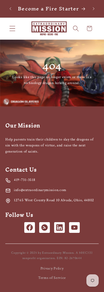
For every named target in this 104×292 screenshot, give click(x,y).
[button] (12, 28)
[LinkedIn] (59, 227)
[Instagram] (44, 227)
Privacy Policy (52, 268)
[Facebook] (29, 227)
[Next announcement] (93, 8)
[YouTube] (74, 227)
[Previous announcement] (10, 8)
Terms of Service (52, 277)
